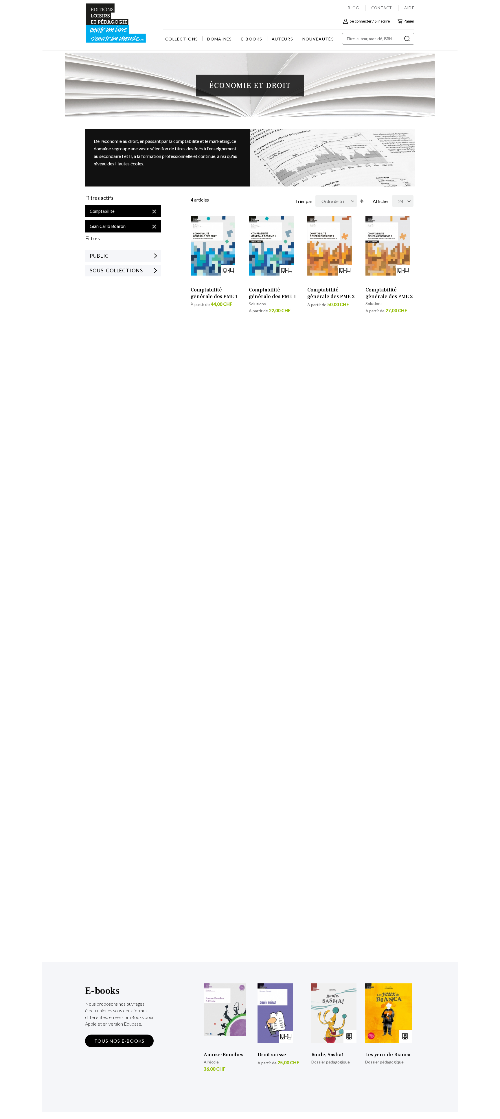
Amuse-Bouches (223, 1054)
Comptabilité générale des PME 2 (331, 293)
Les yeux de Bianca (387, 1054)
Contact (381, 7)
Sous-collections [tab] (116, 270)
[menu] (249, 39)
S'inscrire (382, 21)
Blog (353, 7)
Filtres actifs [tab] (99, 198)
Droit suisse (272, 1054)
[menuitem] (181, 39)
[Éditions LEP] (107, 23)
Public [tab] (99, 256)
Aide (409, 7)
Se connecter (361, 21)
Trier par (303, 201)
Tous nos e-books (119, 1041)
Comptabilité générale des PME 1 (214, 293)
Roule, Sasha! (327, 1054)
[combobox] (378, 39)
